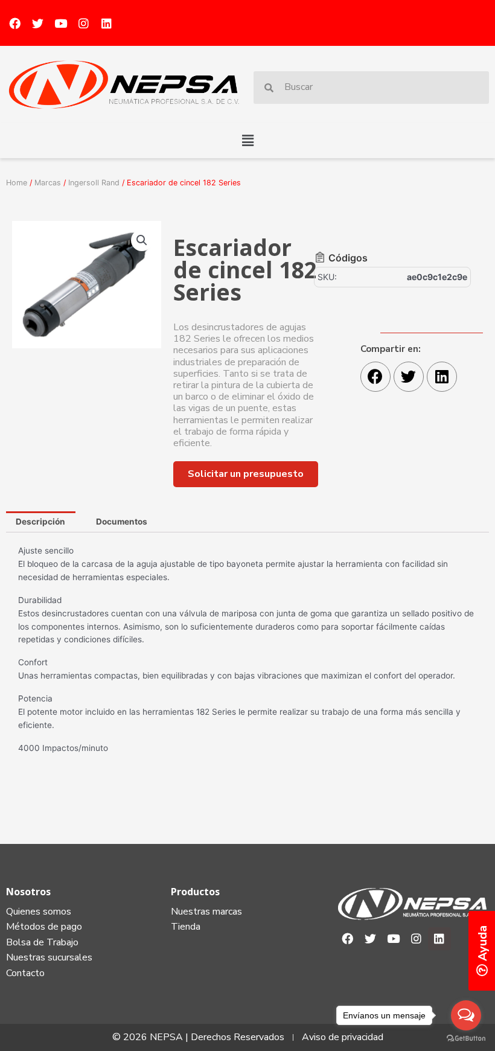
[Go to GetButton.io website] (466, 1039)
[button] (247, 140)
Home (16, 182)
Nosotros (28, 891)
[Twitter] (37, 22)
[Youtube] (60, 22)
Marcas (47, 182)
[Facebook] (14, 22)
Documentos (121, 521)
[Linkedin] (106, 22)
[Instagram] (83, 22)
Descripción (40, 521)
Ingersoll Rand (94, 182)
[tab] (40, 522)
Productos (195, 891)
